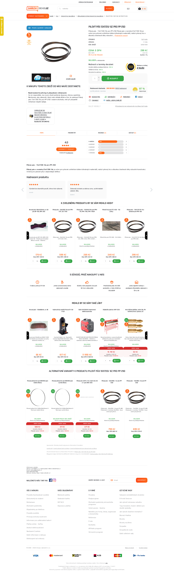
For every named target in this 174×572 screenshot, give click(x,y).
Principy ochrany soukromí (37, 517)
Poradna (92, 495)
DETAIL (37, 435)
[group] (39, 235)
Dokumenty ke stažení (35, 498)
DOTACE (61, 502)
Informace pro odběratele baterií (39, 520)
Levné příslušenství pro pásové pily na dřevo (83, 448)
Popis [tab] (42, 133)
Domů (51, 16)
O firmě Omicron (126, 498)
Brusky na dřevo (126, 523)
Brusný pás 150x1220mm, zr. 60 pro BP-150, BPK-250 (38, 211)
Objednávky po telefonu (35, 509)
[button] (22, 189)
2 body (140, 67)
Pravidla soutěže (33, 513)
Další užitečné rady (127, 533)
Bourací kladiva (125, 515)
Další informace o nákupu (36, 535)
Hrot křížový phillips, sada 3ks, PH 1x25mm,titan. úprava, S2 (135, 311)
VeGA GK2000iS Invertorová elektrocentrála (87, 311)
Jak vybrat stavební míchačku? (131, 512)
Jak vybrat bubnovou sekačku (131, 502)
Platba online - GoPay (35, 524)
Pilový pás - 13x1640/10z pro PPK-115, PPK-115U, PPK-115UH (87, 211)
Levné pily (50, 448)
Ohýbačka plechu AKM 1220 (111, 310)
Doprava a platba (64, 506)
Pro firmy (102, 2)
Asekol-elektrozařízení (35, 528)
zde (106, 563)
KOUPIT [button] (45, 261)
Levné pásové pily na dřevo (61, 448)
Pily (57, 16)
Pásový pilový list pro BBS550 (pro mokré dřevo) (37, 382)
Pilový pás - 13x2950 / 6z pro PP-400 (137, 382)
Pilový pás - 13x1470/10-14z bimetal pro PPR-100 (135, 211)
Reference (92, 517)
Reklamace (31, 502)
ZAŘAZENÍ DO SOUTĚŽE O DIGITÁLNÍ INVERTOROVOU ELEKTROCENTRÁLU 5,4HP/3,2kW (42, 114)
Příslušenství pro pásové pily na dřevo (90, 16)
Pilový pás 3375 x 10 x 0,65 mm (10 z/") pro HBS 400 (87, 382)
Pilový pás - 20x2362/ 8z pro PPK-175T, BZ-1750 (63, 211)
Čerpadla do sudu (126, 530)
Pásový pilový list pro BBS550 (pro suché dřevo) (62, 382)
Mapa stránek (129, 548)
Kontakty (116, 2)
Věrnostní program (86, 2)
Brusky (122, 519)
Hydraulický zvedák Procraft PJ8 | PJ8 (63, 311)
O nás (91, 521)
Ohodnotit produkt (66, 149)
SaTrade (144, 39)
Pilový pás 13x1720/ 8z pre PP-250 (85, 451)
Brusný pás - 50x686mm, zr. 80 (38, 310)
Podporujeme (94, 498)
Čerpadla (123, 526)
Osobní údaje (143, 548)
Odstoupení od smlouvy (35, 538)
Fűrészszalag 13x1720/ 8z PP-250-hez (101, 454)
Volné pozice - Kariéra (97, 508)
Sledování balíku (64, 498)
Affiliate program (95, 528)
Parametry (72, 133)
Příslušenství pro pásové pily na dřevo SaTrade (131, 106)
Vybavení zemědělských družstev (132, 495)
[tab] (102, 132)
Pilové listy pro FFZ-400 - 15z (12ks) (111, 211)
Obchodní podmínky (34, 506)
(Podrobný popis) (121, 35)
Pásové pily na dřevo (68, 16)
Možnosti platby (64, 495)
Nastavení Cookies (33, 531)
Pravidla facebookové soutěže (38, 495)
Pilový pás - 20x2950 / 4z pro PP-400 (112, 382)
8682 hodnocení (121, 88)
